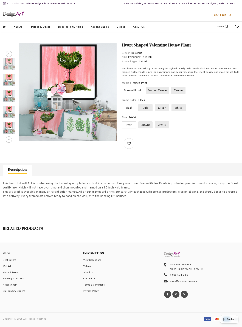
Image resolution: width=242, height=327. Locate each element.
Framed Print (132, 90)
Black (129, 108)
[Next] (9, 139)
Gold (145, 108)
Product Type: (130, 61)
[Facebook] (167, 294)
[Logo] (14, 14)
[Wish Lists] (129, 143)
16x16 (129, 125)
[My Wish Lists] (237, 27)
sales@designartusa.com (40, 3)
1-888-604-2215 (65, 3)
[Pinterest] (184, 294)
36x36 (162, 125)
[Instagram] (175, 294)
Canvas (178, 90)
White (178, 108)
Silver (162, 108)
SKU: (125, 57)
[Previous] (9, 54)
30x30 (145, 125)
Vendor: (126, 53)
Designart (136, 53)
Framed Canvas (157, 90)
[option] (68, 92)
